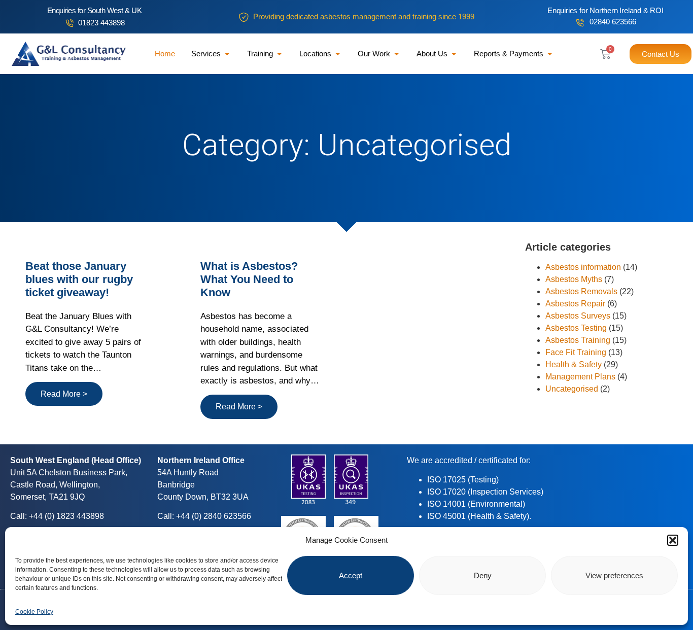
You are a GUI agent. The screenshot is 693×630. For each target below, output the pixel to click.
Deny (483, 575)
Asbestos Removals (581, 291)
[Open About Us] (454, 54)
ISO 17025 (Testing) (463, 479)
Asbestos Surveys (577, 315)
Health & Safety (573, 364)
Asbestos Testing (576, 328)
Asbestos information (583, 267)
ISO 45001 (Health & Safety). (479, 516)
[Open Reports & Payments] (549, 54)
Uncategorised (571, 388)
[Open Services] (227, 54)
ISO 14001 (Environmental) (476, 504)
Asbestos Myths (573, 279)
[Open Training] (279, 54)
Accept (350, 575)
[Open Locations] (337, 54)
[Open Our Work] (396, 54)
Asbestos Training (577, 340)
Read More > (64, 394)
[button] (673, 540)
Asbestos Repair (575, 303)
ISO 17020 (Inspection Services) (485, 491)
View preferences (614, 575)
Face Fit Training (575, 352)
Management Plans (580, 376)
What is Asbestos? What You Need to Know (249, 279)
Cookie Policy (34, 611)
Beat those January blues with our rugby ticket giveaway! (79, 279)
